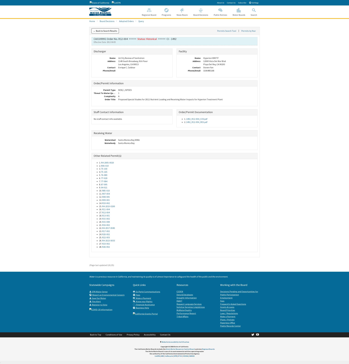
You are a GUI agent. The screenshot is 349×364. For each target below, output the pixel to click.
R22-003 (106, 237)
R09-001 (106, 200)
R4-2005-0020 (107, 162)
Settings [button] (255, 3)
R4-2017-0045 (108, 228)
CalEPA (157, 356)
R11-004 (106, 209)
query (141, 21)
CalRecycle (169, 356)
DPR (175, 356)
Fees (137, 295)
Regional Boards (208, 349)
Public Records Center (230, 326)
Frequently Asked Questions (233, 304)
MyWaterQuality (184, 310)
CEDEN (180, 291)
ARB (162, 356)
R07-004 (106, 193)
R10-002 (106, 203)
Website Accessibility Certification (175, 342)
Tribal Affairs (182, 316)
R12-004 (106, 212)
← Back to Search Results (105, 30)
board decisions (107, 21)
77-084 (104, 181)
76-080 (104, 175)
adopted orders (126, 21)
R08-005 (106, 197)
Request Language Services (189, 304)
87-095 (104, 184)
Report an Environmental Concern (107, 295)
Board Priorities (227, 310)
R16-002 (106, 225)
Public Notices (220, 15)
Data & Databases (185, 294)
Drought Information (187, 297)
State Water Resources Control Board (180, 349)
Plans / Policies (227, 319)
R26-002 (106, 246)
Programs (166, 15)
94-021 (104, 187)
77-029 (104, 178)
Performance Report (186, 313)
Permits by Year (248, 30)
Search (254, 15)
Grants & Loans (227, 307)
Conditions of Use (114, 334)
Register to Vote (99, 304)
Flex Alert (96, 301)
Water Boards (239, 15)
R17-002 (106, 231)
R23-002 (106, 243)
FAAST (179, 301)
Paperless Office (227, 322)
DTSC (180, 356)
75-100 (104, 168)
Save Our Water (98, 298)
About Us (220, 3)
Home (92, 21)
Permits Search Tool (226, 30)
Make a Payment (143, 298)
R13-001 (106, 215)
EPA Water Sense (99, 291)
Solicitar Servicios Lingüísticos (191, 307)
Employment (226, 297)
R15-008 (106, 222)
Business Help (142, 307)
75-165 (104, 172)
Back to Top (95, 334)
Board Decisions (200, 15)
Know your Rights (143, 301)
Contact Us (231, 3)
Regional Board (149, 15)
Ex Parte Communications (147, 291)
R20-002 (106, 234)
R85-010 (106, 190)
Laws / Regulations (229, 313)
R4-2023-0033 (108, 240)
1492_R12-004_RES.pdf (196, 122)
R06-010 (105, 165)
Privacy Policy (133, 334)
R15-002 (106, 218)
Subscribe (242, 3)
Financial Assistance (145, 304)
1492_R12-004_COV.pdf (196, 119)
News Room (182, 15)
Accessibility (150, 334)
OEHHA (185, 356)
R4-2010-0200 (108, 206)
